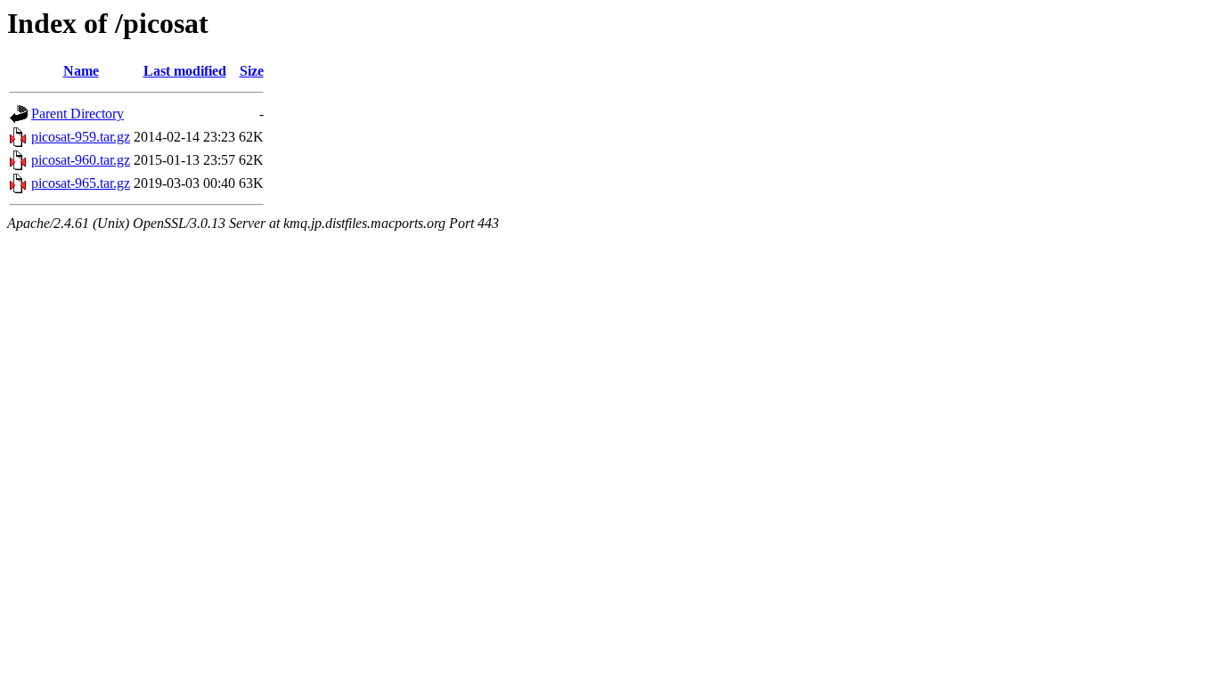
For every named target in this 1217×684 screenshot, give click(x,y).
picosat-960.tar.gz (80, 159)
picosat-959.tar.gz (80, 136)
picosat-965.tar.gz (80, 183)
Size (252, 70)
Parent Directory (77, 113)
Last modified (184, 70)
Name (81, 70)
